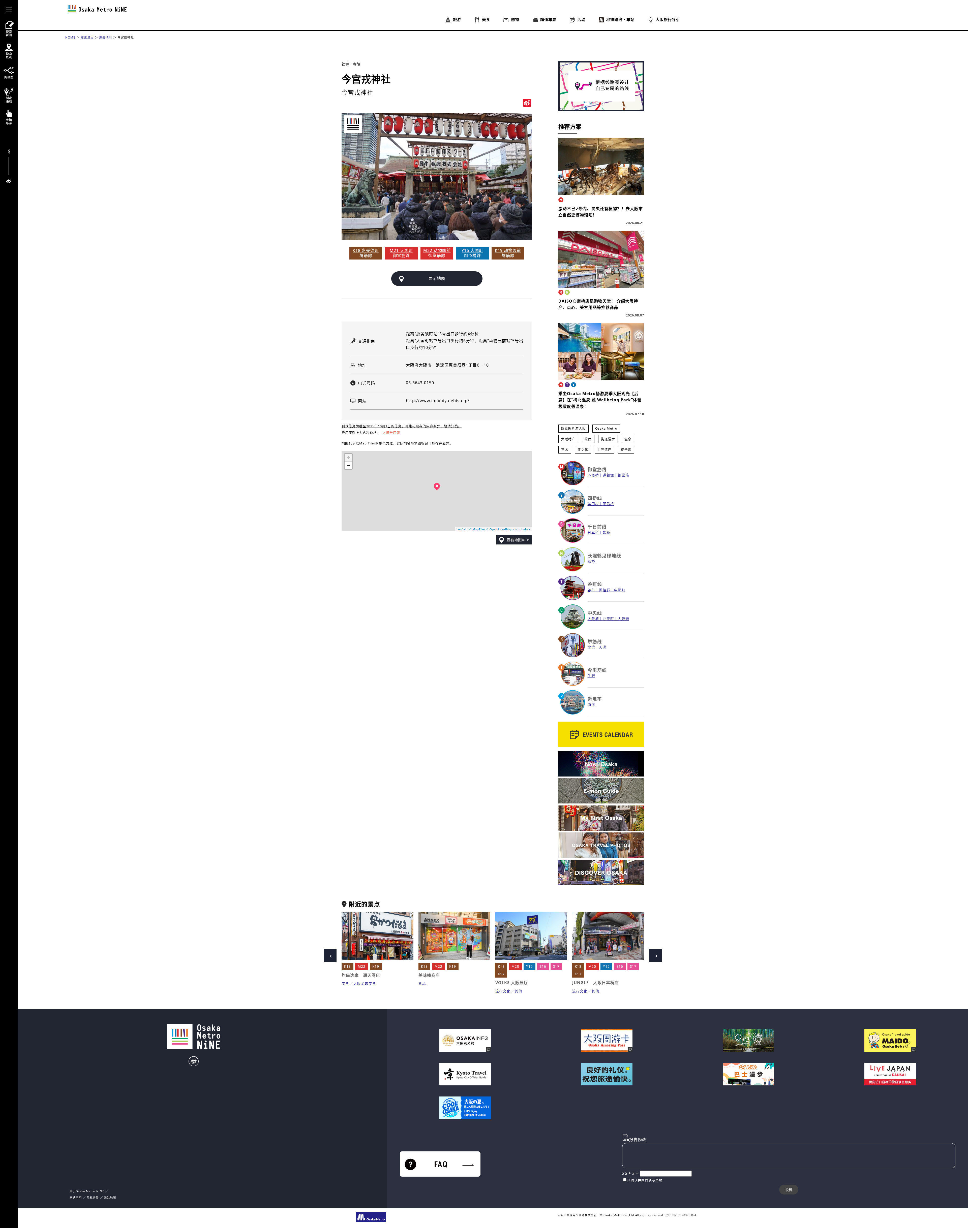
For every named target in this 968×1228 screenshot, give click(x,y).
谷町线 (595, 584)
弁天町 (608, 618)
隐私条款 (93, 1198)
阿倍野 (604, 590)
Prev (330, 955)
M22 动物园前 (437, 250)
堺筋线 (595, 641)
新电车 (595, 699)
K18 (347, 966)
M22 (362, 966)
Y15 (529, 966)
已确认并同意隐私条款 (644, 1180)
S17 (556, 966)
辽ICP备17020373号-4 (680, 1215)
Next (655, 955)
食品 (422, 983)
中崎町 (619, 590)
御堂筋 (623, 475)
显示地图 (436, 278)
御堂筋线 (597, 469)
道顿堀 (608, 475)
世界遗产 (604, 449)
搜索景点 (87, 37)
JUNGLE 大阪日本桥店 (595, 982)
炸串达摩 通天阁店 (361, 975)
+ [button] (348, 457)
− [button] (348, 465)
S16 (543, 966)
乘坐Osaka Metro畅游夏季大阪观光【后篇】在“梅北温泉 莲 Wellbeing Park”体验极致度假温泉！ (600, 400)
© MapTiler (477, 529)
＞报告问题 (391, 432)
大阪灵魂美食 (364, 983)
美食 (345, 983)
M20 (515, 966)
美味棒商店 (429, 975)
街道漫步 (608, 439)
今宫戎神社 (125, 37)
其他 (518, 991)
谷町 (591, 590)
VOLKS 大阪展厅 (511, 982)
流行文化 (502, 991)
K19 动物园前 (508, 250)
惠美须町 (105, 37)
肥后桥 (608, 503)
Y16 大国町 (472, 250)
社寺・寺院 (351, 64)
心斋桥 (593, 475)
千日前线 (597, 527)
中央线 (595, 613)
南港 (591, 704)
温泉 (627, 439)
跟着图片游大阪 (573, 428)
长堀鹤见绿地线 (604, 556)
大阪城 (593, 618)
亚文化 (583, 449)
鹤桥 (606, 532)
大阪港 (623, 618)
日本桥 (593, 532)
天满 (603, 647)
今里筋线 (597, 670)
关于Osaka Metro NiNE (87, 1191)
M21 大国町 (401, 250)
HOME (70, 37)
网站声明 (76, 1198)
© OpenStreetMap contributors (508, 529)
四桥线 (595, 498)
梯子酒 (626, 449)
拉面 (588, 439)
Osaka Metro (606, 428)
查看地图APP (518, 539)
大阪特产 (568, 439)
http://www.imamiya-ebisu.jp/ (437, 400)
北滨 (591, 647)
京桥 (591, 561)
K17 (501, 974)
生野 (591, 675)
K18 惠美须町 (366, 250)
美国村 (593, 503)
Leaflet (461, 529)
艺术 (564, 449)
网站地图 (110, 1198)
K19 (375, 966)
